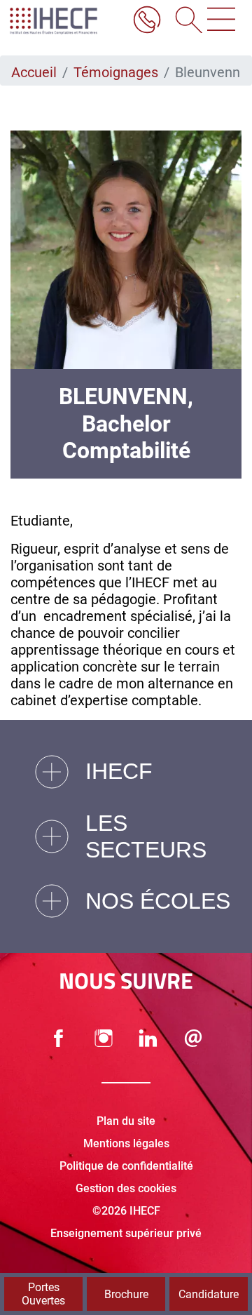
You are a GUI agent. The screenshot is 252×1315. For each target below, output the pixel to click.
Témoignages (116, 72)
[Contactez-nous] (193, 1038)
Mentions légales (126, 1143)
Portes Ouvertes (43, 1294)
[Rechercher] (184, 21)
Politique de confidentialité (126, 1166)
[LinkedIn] (148, 1038)
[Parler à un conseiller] (147, 21)
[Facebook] (58, 1038)
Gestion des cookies (126, 1188)
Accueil (34, 72)
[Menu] (221, 21)
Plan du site (126, 1121)
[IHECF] (65, 21)
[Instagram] (103, 1038)
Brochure (126, 1294)
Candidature (208, 1294)
